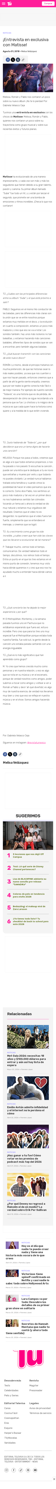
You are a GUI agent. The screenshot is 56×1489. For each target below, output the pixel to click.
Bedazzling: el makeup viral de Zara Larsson (29, 907)
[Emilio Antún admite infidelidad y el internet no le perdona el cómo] (28, 1088)
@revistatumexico (36, 742)
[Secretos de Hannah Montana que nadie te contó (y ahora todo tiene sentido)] (12, 1323)
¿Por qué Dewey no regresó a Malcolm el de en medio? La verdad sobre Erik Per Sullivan (27, 1207)
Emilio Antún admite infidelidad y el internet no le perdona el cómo (27, 1110)
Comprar (48, 3)
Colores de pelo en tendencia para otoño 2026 (29, 895)
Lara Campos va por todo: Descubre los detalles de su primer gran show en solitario (28, 1303)
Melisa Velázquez (29, 51)
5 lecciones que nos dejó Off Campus (28, 855)
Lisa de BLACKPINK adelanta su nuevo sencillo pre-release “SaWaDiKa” (29, 881)
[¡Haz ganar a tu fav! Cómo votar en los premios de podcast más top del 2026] (28, 1136)
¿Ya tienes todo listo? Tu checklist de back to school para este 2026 (30, 921)
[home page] (9, 3)
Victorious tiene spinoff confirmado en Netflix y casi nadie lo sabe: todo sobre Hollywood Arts (28, 1278)
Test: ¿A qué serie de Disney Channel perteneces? (28, 868)
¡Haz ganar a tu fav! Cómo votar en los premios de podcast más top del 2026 (24, 1158)
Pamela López (27, 1069)
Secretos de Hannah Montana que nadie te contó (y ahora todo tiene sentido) (28, 1328)
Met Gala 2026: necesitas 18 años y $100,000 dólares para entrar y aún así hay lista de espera (26, 1060)
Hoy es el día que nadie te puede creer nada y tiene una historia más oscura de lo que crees (27, 1252)
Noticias (7, 33)
